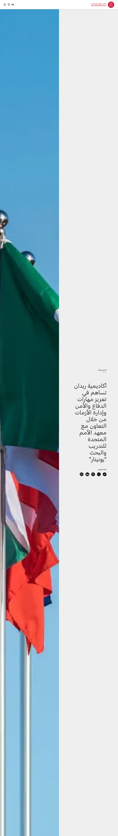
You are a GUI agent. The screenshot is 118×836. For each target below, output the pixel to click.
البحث (9, 5)
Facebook (93, 474)
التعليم (104, 372)
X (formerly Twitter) (99, 474)
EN (13, 4)
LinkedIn (87, 474)
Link (104, 474)
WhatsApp (81, 474)
